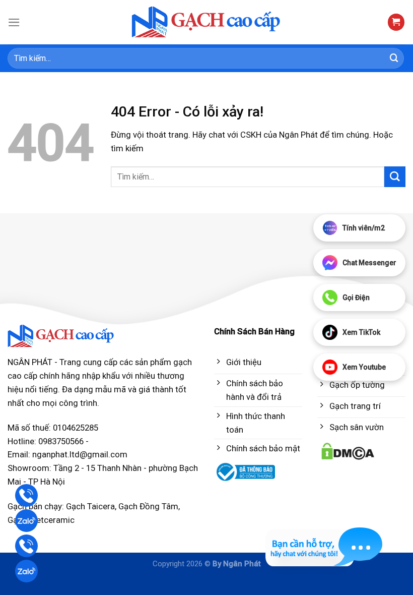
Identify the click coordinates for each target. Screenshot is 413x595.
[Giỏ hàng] (396, 22)
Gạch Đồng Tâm (148, 506)
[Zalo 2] (26, 571)
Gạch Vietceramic (41, 520)
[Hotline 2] (26, 545)
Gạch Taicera (90, 506)
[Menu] (14, 22)
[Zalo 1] (26, 520)
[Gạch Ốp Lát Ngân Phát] (206, 22)
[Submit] (394, 58)
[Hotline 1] (26, 495)
